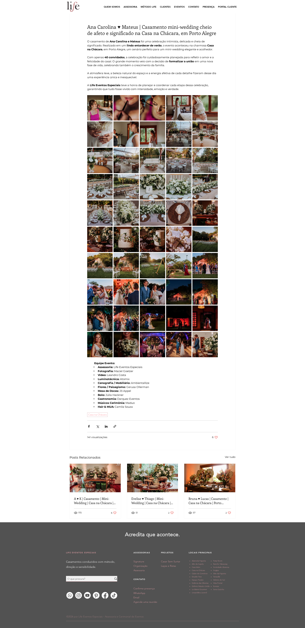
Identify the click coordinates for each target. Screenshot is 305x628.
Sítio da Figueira (219, 573)
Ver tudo (230, 457)
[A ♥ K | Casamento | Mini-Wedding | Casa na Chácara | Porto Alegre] (95, 478)
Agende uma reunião (145, 601)
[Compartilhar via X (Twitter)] (97, 426)
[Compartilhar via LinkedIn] (106, 426)
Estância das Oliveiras (200, 583)
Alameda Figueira (199, 561)
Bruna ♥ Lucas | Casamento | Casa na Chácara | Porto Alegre (208, 501)
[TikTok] (113, 595)
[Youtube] (87, 595)
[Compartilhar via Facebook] (89, 426)
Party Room (217, 561)
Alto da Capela (198, 564)
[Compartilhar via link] (114, 426)
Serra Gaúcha (218, 589)
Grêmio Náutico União (201, 586)
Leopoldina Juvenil (199, 592)
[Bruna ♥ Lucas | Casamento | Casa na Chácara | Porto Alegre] (209, 478)
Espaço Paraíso (198, 580)
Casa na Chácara (97, 414)
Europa (216, 586)
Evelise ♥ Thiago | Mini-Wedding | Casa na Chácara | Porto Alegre (151, 501)
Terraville (216, 577)
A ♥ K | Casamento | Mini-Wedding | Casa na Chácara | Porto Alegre (93, 501)
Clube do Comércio (200, 573)
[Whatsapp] (69, 595)
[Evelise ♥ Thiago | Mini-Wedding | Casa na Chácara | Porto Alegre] (152, 478)
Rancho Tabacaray (220, 564)
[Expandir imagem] (100, 108)
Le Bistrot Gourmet (199, 589)
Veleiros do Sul (219, 580)
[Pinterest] (96, 595)
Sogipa (216, 570)
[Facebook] (105, 595)
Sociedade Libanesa (221, 567)
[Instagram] (78, 595)
